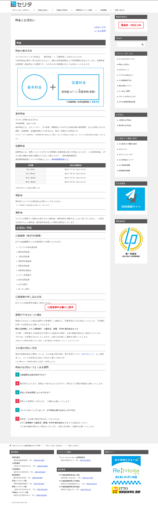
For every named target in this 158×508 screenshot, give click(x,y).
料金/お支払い (43, 10)
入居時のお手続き (125, 120)
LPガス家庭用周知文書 (127, 102)
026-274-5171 (86, 490)
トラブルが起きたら (126, 75)
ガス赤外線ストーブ (126, 160)
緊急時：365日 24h (131, 25)
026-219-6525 (85, 460)
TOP (26, 446)
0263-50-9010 (40, 472)
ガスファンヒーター (126, 154)
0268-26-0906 (42, 466)
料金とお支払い (124, 64)
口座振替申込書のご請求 (60, 307)
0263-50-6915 (41, 495)
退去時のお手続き (125, 125)
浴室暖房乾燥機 (124, 170)
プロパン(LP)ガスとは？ (127, 96)
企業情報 (103, 10)
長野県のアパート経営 (84, 10)
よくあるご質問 (124, 91)
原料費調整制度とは (60, 159)
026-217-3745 (88, 478)
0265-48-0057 (37, 478)
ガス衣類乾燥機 (124, 165)
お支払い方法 (100, 27)
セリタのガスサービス (127, 59)
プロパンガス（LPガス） (21, 10)
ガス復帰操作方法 (125, 80)
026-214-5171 (92, 484)
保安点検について (125, 86)
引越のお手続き (62, 10)
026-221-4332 (39, 460)
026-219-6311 (39, 484)
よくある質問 (100, 31)
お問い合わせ (119, 10)
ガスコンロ (123, 149)
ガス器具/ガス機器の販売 (128, 144)
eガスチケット (88, 354)
